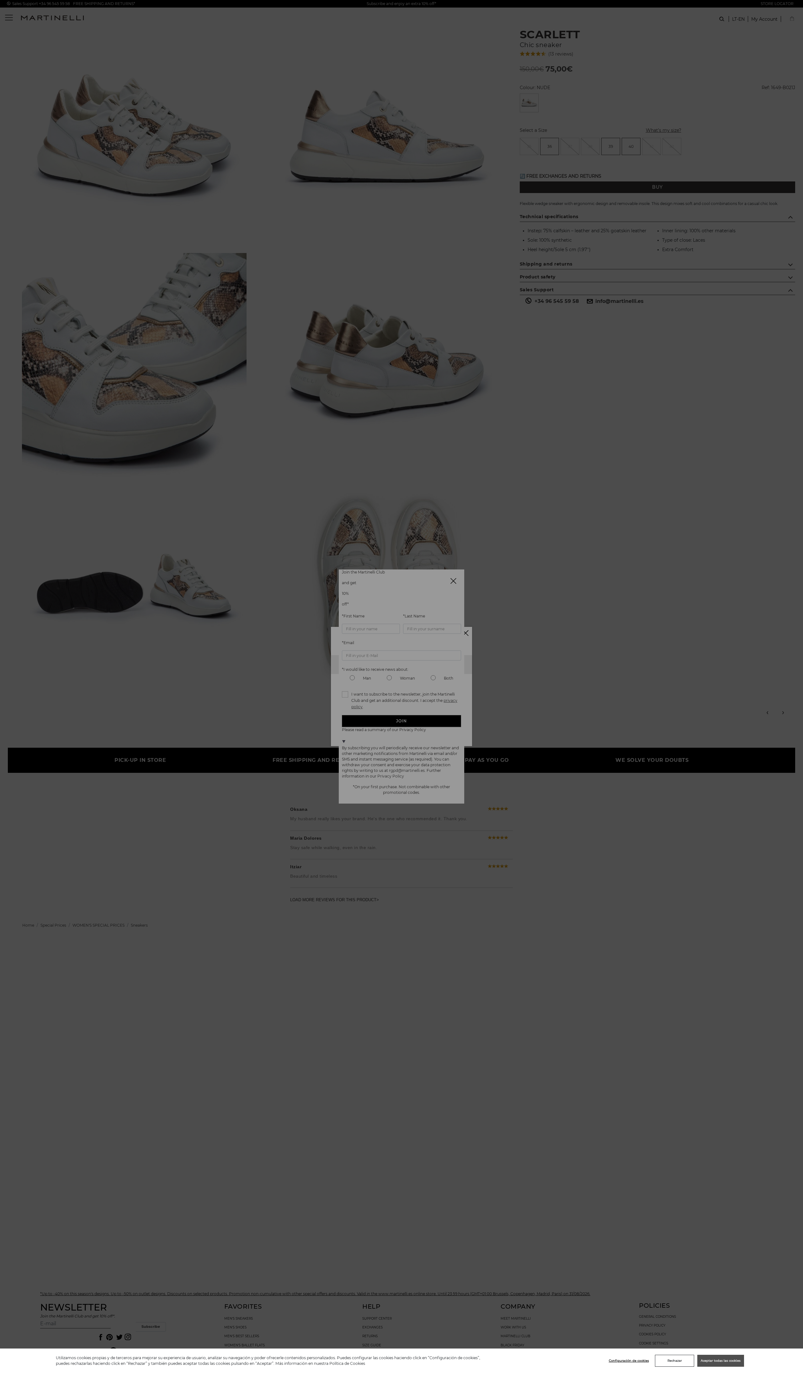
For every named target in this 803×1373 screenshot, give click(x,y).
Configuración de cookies (629, 1360)
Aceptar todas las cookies (721, 1360)
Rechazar (674, 1360)
